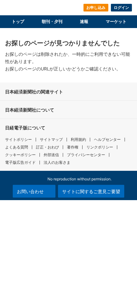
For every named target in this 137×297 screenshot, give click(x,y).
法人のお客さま (57, 162)
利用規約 (78, 139)
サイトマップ (51, 139)
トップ (18, 21)
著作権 (72, 147)
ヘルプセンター (107, 139)
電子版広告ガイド (20, 162)
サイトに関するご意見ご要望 (91, 191)
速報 (84, 21)
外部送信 (51, 154)
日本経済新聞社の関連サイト (34, 91)
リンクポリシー (99, 147)
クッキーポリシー (20, 154)
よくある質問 (16, 147)
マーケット (116, 21)
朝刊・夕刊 (52, 21)
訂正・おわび (47, 147)
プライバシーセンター (86, 154)
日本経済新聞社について (29, 109)
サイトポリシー (18, 139)
